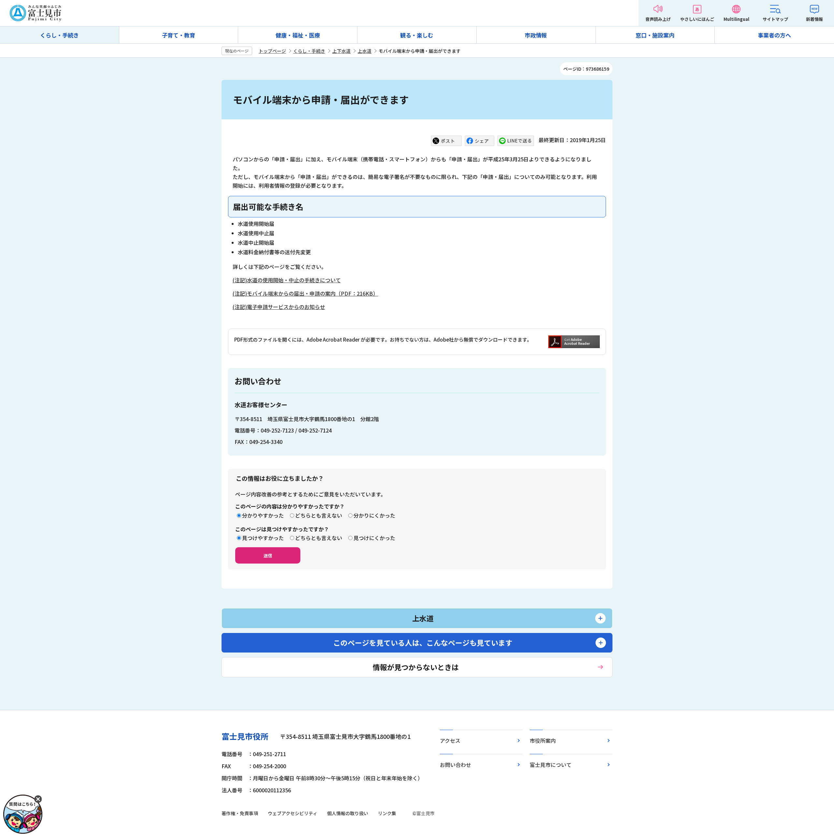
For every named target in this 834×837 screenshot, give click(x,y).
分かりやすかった (263, 515)
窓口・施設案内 (655, 35)
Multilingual (736, 19)
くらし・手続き (59, 35)
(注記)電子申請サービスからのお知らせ (279, 307)
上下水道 (341, 51)
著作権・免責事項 (240, 813)
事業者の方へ (774, 35)
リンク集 (387, 813)
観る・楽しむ (416, 35)
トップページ (272, 51)
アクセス (450, 740)
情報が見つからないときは (416, 667)
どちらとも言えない (318, 515)
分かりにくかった (374, 515)
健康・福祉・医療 (298, 35)
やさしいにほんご (697, 19)
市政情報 (536, 35)
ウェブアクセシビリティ (292, 813)
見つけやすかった (263, 538)
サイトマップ (775, 19)
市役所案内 (543, 740)
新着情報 (814, 19)
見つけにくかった (374, 538)
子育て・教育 (178, 35)
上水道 (364, 51)
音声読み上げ (658, 19)
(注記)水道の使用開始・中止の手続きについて (287, 280)
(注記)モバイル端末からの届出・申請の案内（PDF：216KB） (305, 293)
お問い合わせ (455, 765)
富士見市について (550, 765)
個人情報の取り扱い (347, 813)
